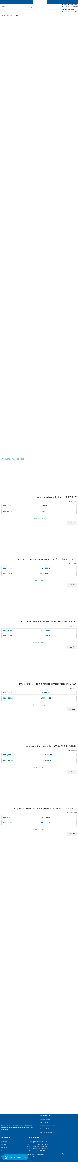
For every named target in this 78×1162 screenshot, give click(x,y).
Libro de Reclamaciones (47, 1132)
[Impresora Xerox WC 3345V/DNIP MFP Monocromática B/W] (62, 788)
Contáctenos (44, 1122)
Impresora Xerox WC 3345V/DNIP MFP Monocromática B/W (45, 808)
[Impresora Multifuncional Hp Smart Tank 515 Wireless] (62, 601)
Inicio (3, 15)
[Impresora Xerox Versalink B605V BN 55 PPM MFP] (62, 725)
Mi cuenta (4, 1141)
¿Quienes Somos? (45, 1119)
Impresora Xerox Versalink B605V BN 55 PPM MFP (51, 746)
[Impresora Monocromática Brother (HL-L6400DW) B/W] (62, 539)
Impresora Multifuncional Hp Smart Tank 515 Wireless (48, 621)
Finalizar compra (6, 1151)
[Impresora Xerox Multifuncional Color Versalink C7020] (62, 663)
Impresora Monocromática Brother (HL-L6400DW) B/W (47, 559)
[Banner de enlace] (39, 978)
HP (17, 15)
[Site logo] (39, 6)
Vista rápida (69, 493)
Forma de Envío (44, 1129)
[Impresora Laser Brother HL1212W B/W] (62, 476)
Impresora (10, 15)
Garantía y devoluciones (47, 1125)
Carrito (3, 1144)
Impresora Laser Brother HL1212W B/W (57, 497)
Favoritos (4, 1147)
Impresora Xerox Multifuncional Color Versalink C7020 (48, 683)
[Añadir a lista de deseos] (74, 493)
